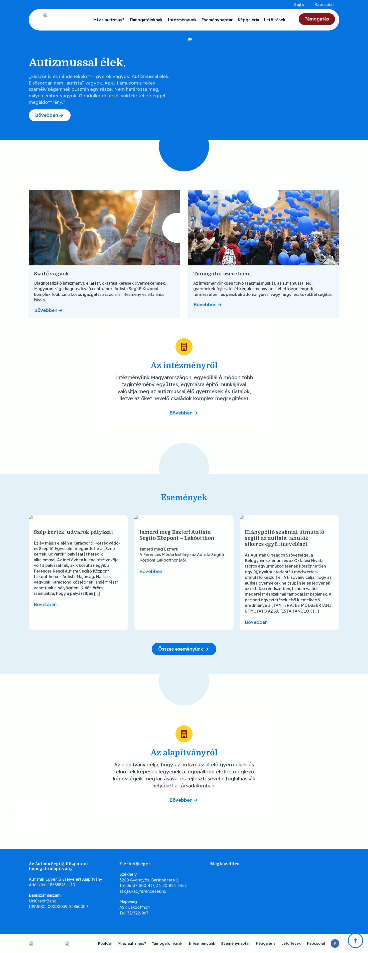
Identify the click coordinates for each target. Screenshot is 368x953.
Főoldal (105, 943)
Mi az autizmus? (108, 19)
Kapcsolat (324, 4)
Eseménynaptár (217, 19)
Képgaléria (248, 19)
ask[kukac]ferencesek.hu (142, 891)
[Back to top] (355, 940)
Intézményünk (182, 19)
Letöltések (274, 19)
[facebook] (335, 943)
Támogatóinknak (145, 19)
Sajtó (299, 4)
